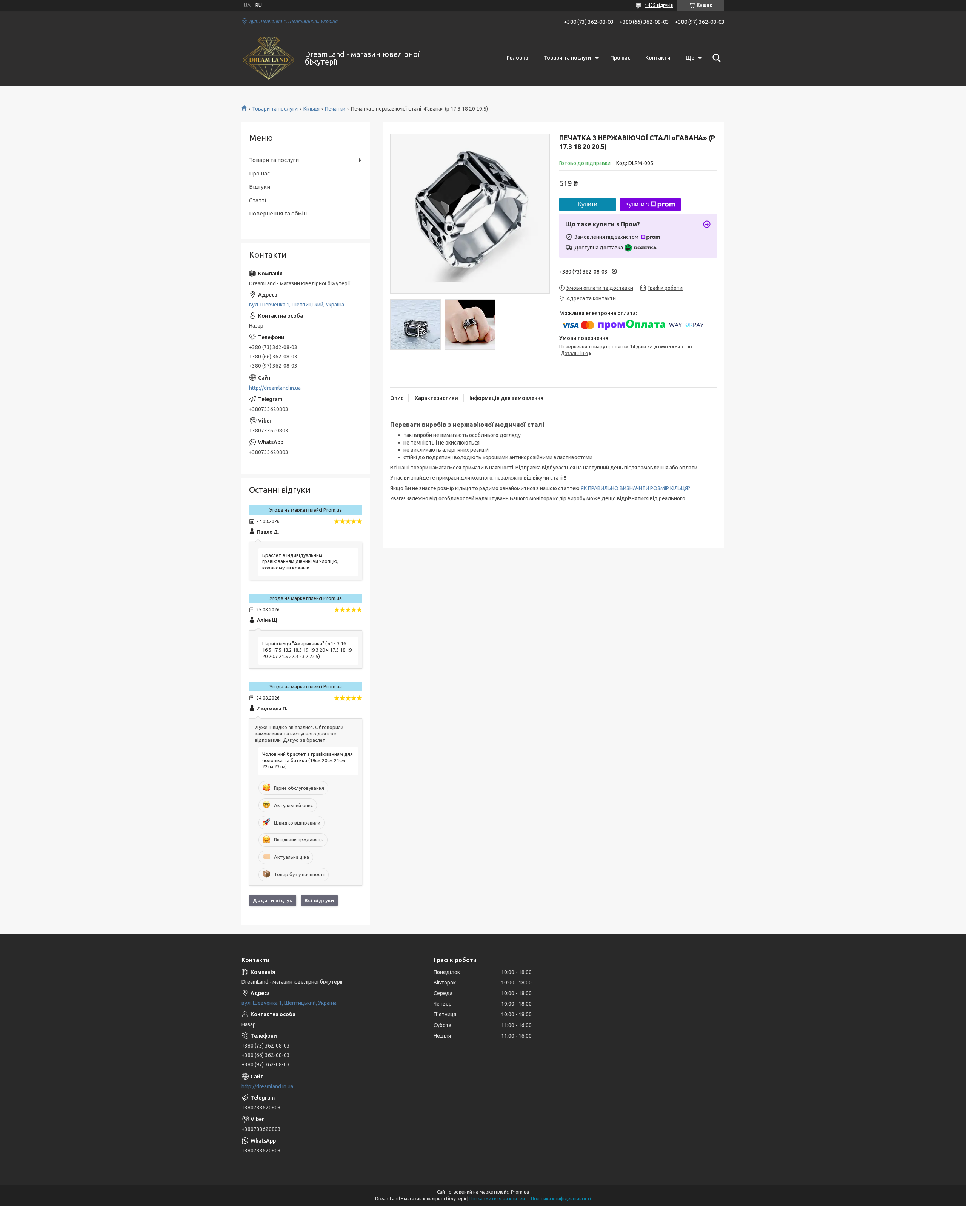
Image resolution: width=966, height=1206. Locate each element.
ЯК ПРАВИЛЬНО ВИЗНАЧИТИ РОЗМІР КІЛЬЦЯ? (635, 488)
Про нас (620, 58)
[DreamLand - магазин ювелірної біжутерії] (268, 58)
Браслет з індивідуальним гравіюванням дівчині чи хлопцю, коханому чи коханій (300, 561)
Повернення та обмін (278, 213)
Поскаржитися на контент (498, 1198)
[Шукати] (715, 58)
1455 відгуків (659, 5)
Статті (257, 200)
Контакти (658, 58)
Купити (587, 204)
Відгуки (259, 186)
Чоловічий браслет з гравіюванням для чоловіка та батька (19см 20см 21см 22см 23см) (307, 760)
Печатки (335, 109)
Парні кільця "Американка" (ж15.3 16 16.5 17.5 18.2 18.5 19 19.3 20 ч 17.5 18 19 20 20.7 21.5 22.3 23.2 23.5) (307, 650)
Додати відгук (272, 900)
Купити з (637, 204)
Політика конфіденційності (561, 1198)
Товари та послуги (567, 58)
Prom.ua (520, 1191)
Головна (517, 58)
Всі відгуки (319, 900)
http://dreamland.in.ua (275, 388)
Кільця (311, 109)
